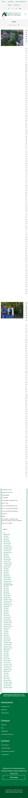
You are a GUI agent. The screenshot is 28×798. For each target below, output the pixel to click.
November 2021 (7, 622)
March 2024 (6, 575)
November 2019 (7, 666)
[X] (12, 8)
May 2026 (6, 538)
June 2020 (6, 653)
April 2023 (6, 592)
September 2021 (7, 626)
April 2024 (6, 574)
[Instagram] (16, 8)
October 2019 (7, 667)
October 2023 (7, 583)
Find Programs (5, 712)
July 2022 (5, 608)
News (3, 516)
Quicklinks (16, 5)
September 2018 (7, 687)
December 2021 (7, 621)
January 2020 (6, 662)
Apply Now (4, 709)
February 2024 (7, 577)
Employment (4, 731)
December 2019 (7, 664)
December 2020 (7, 642)
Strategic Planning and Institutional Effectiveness (12, 520)
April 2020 (6, 657)
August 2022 (6, 606)
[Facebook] (8, 8)
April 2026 (6, 539)
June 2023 (6, 588)
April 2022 (6, 613)
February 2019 (7, 680)
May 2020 (6, 655)
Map (2, 728)
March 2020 (6, 658)
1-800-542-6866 (5, 748)
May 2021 (6, 633)
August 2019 (6, 671)
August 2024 (6, 566)
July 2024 (5, 568)
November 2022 (7, 601)
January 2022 (6, 619)
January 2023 (6, 597)
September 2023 (8, 584)
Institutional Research (10, 508)
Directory (5, 503)
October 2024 (7, 565)
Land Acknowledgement (10, 511)
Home (10, 25)
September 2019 (7, 669)
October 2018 (7, 685)
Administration (7, 492)
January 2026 (6, 545)
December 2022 (7, 599)
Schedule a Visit (5, 706)
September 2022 (7, 604)
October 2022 (7, 603)
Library (10, 5)
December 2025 (7, 547)
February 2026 (7, 543)
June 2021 (6, 631)
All (4, 532)
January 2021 (6, 640)
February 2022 (7, 617)
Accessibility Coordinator (7, 751)
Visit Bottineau (7, 523)
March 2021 (6, 637)
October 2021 (7, 624)
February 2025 (7, 559)
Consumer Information (10, 500)
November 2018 (7, 684)
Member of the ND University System (14, 791)
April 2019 (6, 676)
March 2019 (6, 678)
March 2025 (6, 557)
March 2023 (6, 593)
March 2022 (6, 615)
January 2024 (6, 579)
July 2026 (5, 536)
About (14, 25)
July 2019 (5, 673)
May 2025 (6, 554)
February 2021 (7, 639)
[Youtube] (20, 8)
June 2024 (6, 570)
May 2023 (6, 590)
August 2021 (6, 628)
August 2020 (6, 649)
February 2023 (7, 595)
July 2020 (5, 651)
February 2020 (7, 660)
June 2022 (6, 610)
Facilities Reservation (9, 505)
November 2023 (7, 581)
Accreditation (7, 489)
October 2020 (7, 646)
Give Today (14, 777)
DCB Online (10, 1)
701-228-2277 (5, 745)
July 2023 (5, 586)
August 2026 (6, 534)
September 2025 (7, 552)
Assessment (6, 495)
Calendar (5, 497)
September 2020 (7, 648)
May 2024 (6, 572)
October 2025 (7, 550)
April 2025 (6, 556)
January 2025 (6, 561)
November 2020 (7, 644)
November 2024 (7, 563)
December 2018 (7, 682)
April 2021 (6, 635)
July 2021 (5, 630)
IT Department (5, 754)
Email (3, 1)
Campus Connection (20, 1)
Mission (4, 513)
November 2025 (7, 548)
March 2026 (6, 541)
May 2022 (6, 612)
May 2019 (6, 675)
